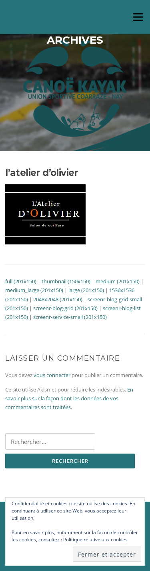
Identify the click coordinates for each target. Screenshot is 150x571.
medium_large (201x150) (34, 290)
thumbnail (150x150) (66, 281)
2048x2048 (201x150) (57, 299)
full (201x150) (20, 281)
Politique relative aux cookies (95, 539)
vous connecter (52, 375)
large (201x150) (86, 290)
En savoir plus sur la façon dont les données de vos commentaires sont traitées (69, 398)
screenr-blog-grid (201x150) (65, 308)
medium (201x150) (118, 281)
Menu (138, 16)
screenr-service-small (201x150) (70, 317)
